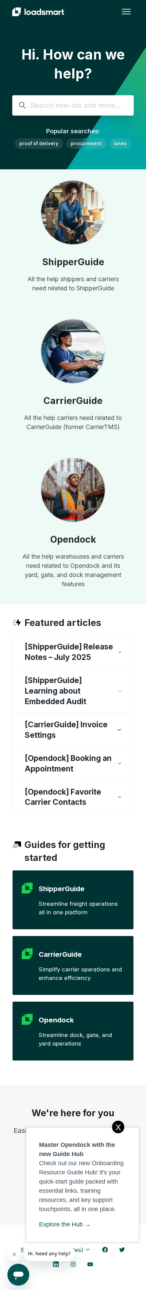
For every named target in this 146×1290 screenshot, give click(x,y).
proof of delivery (38, 143)
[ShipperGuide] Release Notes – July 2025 (69, 652)
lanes (120, 143)
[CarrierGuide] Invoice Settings (66, 730)
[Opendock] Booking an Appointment (68, 763)
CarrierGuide (73, 400)
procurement (86, 143)
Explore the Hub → (65, 1224)
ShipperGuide (73, 262)
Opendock (73, 539)
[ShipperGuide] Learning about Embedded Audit (55, 691)
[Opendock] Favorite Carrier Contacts (63, 797)
